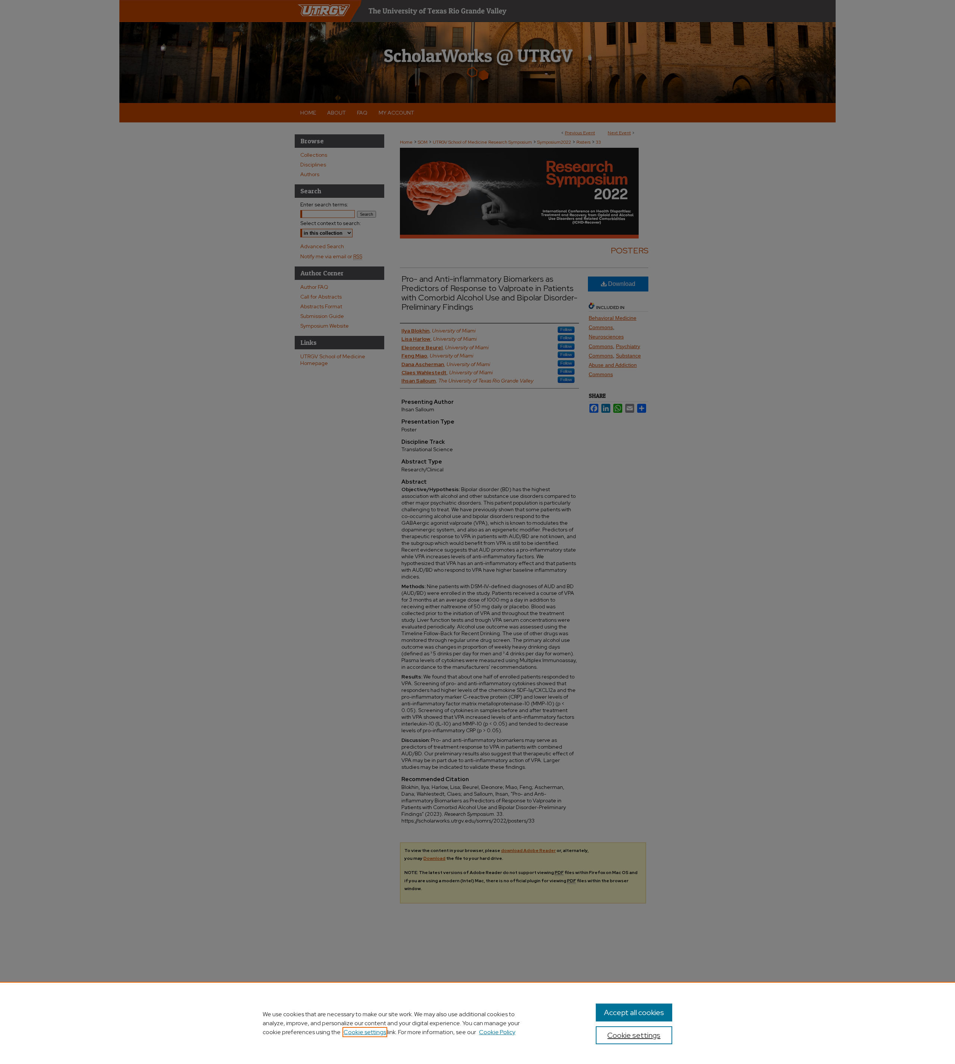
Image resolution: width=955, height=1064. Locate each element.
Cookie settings (365, 1032)
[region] (477, 1023)
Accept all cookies (634, 1012)
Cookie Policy (497, 1032)
